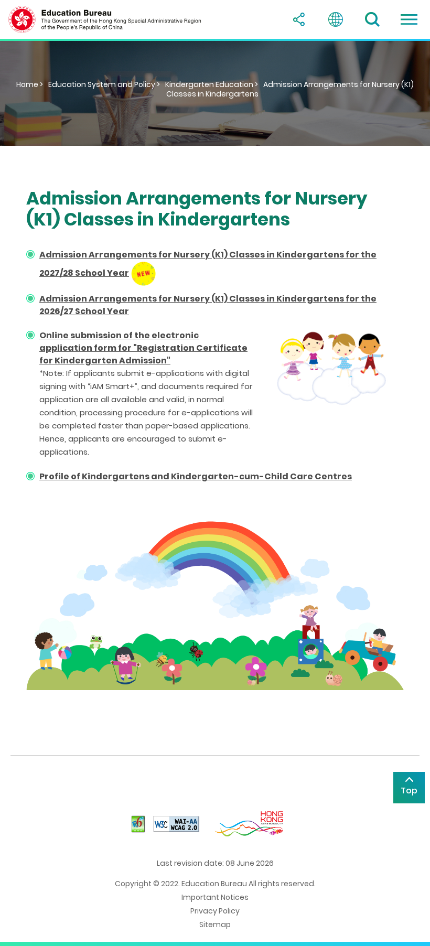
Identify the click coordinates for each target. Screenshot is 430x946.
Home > (29, 84)
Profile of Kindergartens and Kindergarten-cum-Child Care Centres (195, 476)
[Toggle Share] (299, 19)
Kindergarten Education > (211, 84)
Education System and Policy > (104, 84)
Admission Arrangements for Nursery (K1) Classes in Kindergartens (290, 89)
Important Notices (215, 897)
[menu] (409, 19)
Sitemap (215, 924)
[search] (372, 19)
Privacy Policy (215, 911)
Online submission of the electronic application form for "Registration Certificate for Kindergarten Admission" (143, 348)
